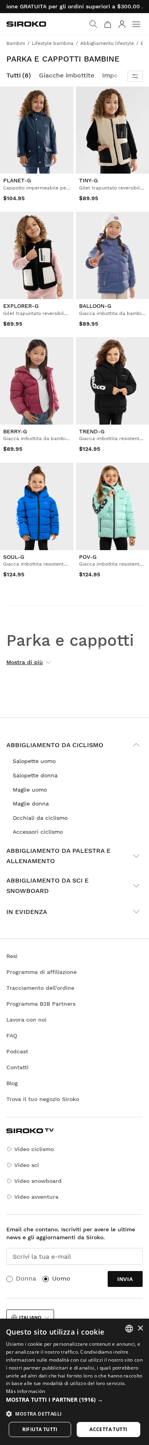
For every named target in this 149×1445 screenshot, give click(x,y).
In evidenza (26, 912)
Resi (11, 956)
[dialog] (74, 1382)
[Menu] (136, 24)
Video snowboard (38, 1181)
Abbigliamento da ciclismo (54, 745)
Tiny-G (88, 180)
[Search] (93, 24)
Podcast (17, 1051)
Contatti (17, 1067)
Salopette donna (35, 775)
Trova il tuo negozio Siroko (42, 1099)
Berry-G (15, 431)
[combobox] (129, 1329)
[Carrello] (108, 24)
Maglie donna (31, 803)
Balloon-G (95, 306)
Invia (125, 1279)
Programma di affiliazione (41, 972)
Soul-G (13, 557)
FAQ (11, 1035)
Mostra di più (24, 662)
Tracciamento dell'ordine (40, 988)
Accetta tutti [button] (108, 1429)
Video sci (26, 1165)
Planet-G (17, 180)
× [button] (140, 1328)
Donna (26, 1278)
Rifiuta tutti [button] (40, 1429)
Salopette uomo (34, 761)
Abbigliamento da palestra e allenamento (58, 856)
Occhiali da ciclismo (40, 818)
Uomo (61, 1278)
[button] (74, 1399)
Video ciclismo (34, 1149)
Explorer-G (21, 306)
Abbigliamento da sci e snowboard (47, 885)
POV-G (88, 557)
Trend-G (91, 431)
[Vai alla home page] (26, 24)
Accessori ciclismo (38, 832)
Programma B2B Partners (40, 1004)
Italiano (30, 1317)
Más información (25, 1391)
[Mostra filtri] (135, 76)
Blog (12, 1083)
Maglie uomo (30, 789)
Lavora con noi (26, 1019)
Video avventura (36, 1197)
